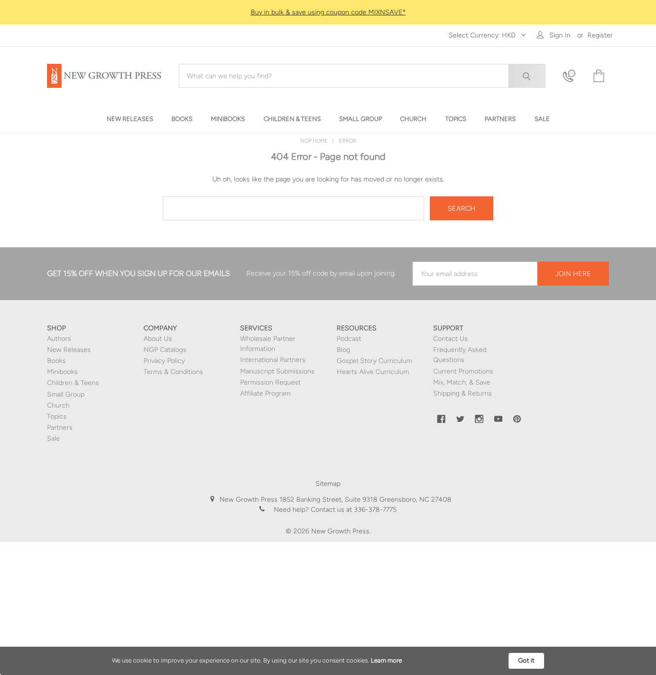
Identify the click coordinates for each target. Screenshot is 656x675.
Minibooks (62, 372)
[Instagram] (479, 419)
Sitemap (328, 484)
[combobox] (362, 76)
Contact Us (450, 339)
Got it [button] (526, 660)
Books (56, 361)
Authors (59, 339)
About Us (158, 339)
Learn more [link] (386, 660)
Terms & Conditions (173, 372)
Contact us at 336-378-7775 (353, 510)
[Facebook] (441, 419)
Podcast (349, 339)
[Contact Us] (572, 76)
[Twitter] (460, 419)
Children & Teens (73, 383)
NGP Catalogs (165, 350)
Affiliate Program (265, 393)
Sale (53, 438)
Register (600, 35)
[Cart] (598, 76)
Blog (343, 350)
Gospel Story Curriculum (374, 361)
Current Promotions (463, 371)
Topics (57, 416)
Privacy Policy (164, 361)
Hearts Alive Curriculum (373, 372)
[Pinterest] (517, 419)
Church (58, 405)
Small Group (66, 394)
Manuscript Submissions (277, 371)
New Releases (69, 350)
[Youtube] (498, 419)
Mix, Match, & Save (461, 382)
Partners (60, 427)
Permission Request (270, 382)
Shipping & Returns (462, 393)
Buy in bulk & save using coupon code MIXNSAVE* (328, 12)
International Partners (272, 360)
